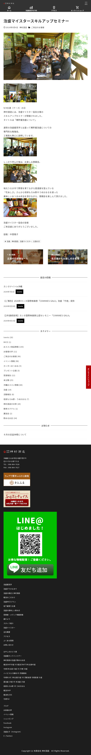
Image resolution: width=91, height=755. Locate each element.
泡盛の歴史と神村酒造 (12, 593)
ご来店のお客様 (37, 27)
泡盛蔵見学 (8, 584)
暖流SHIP (7, 690)
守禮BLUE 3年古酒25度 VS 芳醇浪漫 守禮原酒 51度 (23, 677)
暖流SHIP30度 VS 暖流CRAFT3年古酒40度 (20, 664)
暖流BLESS (8, 695)
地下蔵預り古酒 (9, 606)
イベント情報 (9, 361)
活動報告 (7, 394)
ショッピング (8, 719)
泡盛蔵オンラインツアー (13, 656)
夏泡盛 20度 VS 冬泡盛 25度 (14, 682)
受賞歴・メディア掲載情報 (13, 615)
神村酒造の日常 (10, 404)
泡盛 (5, 389)
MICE (6, 342)
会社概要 (7, 632)
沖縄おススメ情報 (11, 385)
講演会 (6, 413)
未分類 (6, 380)
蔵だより (7, 619)
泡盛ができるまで (10, 589)
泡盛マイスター (9, 627)
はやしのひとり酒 (10, 651)
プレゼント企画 (10, 370)
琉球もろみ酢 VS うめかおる (14, 686)
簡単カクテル (9, 408)
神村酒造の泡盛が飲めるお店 (14, 660)
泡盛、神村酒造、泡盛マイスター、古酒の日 (23, 241)
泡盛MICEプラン (10, 602)
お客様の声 (8, 351)
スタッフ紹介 (8, 623)
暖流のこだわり (9, 597)
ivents (6, 337)
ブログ (6, 706)
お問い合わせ (8, 645)
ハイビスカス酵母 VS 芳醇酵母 (15, 673)
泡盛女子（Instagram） (13, 732)
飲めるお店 (8, 418)
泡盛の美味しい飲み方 (12, 610)
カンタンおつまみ (11, 366)
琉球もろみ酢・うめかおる (15, 399)
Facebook (7, 723)
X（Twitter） (9, 736)
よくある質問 (8, 640)
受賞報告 (7, 375)
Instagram (8, 727)
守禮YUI (7, 699)
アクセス (7, 636)
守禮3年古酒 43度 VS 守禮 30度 (16, 669)
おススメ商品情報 (11, 346)
